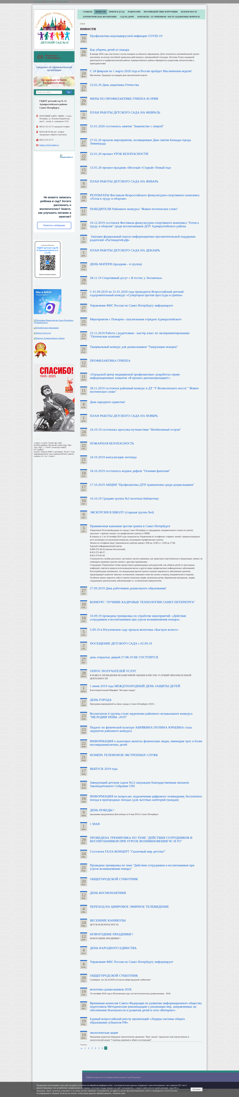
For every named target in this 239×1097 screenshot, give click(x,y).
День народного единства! (107, 402)
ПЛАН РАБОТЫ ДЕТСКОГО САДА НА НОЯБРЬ (124, 416)
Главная (82, 23)
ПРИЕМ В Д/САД (116, 12)
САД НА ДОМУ (127, 17)
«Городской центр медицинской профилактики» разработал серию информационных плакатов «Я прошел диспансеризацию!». (135, 376)
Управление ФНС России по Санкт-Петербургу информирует (131, 305)
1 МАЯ (95, 824)
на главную (38, 2)
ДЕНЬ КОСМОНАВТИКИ (108, 893)
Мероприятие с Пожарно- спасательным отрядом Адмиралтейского (135, 319)
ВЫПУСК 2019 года (103, 768)
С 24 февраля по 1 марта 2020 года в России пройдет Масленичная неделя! (141, 71)
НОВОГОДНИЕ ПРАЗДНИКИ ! (111, 934)
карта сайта (63, 2)
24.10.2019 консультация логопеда (113, 457)
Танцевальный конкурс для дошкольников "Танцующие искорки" (134, 347)
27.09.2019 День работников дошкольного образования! (128, 588)
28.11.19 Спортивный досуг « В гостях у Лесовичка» (126, 278)
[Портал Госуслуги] (42, 332)
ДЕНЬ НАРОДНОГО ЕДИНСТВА (113, 948)
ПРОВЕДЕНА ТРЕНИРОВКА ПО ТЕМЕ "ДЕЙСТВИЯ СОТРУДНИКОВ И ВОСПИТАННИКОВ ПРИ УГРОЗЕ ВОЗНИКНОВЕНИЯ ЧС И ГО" (141, 839)
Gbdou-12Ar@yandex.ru (49, 145)
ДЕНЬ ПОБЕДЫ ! (102, 810)
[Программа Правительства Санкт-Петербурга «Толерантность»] (54, 321)
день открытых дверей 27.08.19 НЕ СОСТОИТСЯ (124, 657)
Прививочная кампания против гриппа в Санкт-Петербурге (130, 526)
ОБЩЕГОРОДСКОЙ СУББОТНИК (114, 879)
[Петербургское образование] (46, 327)
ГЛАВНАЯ (87, 12)
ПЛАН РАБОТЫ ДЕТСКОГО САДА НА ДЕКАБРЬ (125, 250)
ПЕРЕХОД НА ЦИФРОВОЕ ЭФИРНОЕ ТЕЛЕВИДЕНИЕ (129, 906)
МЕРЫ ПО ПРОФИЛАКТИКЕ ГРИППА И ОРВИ (124, 98)
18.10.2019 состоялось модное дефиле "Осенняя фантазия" (130, 471)
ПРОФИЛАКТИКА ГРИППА (110, 360)
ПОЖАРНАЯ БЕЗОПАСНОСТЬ (112, 443)
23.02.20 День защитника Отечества (114, 85)
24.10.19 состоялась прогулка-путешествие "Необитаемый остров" (135, 429)
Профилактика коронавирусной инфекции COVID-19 (126, 36)
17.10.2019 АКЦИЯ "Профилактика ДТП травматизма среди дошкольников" (142, 484)
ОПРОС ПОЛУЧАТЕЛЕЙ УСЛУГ (113, 671)
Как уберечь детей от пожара (109, 49)
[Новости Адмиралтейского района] (49, 338)
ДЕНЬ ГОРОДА (101, 700)
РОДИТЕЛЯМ (134, 12)
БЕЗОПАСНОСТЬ (189, 12)
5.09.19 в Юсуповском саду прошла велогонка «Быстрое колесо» (134, 629)
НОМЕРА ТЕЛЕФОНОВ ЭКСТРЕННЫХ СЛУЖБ (124, 755)
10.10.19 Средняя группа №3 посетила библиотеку (124, 498)
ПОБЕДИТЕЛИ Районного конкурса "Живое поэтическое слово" (134, 209)
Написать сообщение (54, 225)
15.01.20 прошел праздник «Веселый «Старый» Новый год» (130, 167)
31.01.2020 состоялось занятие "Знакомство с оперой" (127, 126)
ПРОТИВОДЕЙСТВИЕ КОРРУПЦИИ (161, 12)
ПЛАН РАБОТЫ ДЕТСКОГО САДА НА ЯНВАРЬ (124, 181)
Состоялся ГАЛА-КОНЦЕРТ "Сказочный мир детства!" (128, 851)
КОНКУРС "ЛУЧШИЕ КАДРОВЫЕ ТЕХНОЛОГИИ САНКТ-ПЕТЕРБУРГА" (142, 602)
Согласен (197, 1089)
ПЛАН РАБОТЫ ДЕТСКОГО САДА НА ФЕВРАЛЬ (125, 112)
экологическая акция (104, 1032)
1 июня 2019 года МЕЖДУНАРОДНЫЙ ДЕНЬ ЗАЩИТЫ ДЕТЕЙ (135, 686)
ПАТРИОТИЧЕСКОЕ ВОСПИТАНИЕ (100, 17)
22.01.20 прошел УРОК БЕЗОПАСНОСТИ (119, 154)
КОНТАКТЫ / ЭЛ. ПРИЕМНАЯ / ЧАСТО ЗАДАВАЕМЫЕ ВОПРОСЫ (168, 17)
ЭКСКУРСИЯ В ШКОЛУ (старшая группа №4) (122, 512)
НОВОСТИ (101, 12)
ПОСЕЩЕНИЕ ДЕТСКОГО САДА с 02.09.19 (121, 643)
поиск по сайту (50, 2)
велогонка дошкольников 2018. (111, 989)
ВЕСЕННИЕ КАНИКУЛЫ (108, 920)
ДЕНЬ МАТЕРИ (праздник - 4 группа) (116, 264)
